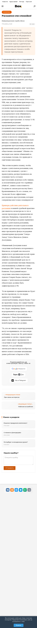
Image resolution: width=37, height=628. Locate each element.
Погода (21, 1)
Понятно (18, 625)
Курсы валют (14, 1)
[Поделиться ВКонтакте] (8, 490)
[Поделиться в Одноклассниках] (12, 490)
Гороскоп (29, 1)
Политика (6, 12)
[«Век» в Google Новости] (18, 368)
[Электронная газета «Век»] (18, 6)
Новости (5, 1)
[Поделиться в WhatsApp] (25, 490)
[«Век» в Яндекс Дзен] (18, 374)
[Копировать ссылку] (29, 490)
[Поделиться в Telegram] (20, 490)
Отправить (9, 468)
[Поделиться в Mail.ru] (16, 490)
